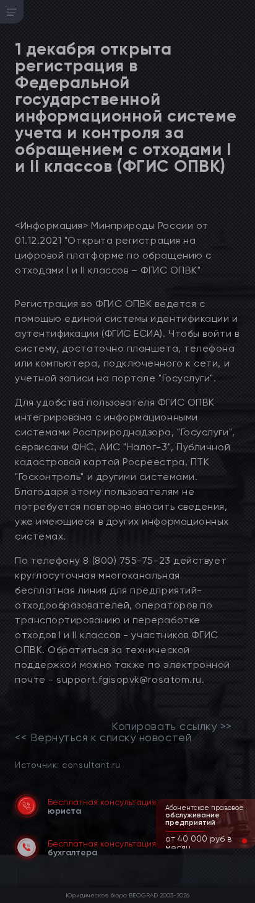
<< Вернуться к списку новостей (103, 737)
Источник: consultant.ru (67, 764)
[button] (234, 840)
